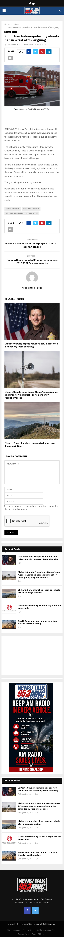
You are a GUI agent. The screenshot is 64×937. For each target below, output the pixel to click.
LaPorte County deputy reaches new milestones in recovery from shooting (31, 345)
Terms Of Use (38, 934)
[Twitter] (35, 910)
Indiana (8, 32)
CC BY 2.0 (45, 109)
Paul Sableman (34, 109)
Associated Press (14, 45)
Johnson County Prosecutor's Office (22, 213)
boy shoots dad (12, 209)
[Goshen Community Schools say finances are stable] (9, 609)
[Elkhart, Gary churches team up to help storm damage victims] (9, 593)
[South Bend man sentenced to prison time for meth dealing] (9, 624)
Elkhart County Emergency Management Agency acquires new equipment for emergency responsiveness (31, 395)
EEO (9, 930)
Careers (16, 930)
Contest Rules (29, 930)
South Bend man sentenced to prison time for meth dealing (37, 622)
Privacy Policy (23, 934)
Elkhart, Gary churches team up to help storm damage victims (39, 591)
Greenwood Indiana (31, 209)
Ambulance (20, 109)
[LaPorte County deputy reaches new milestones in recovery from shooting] (9, 560)
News (14, 32)
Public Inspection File (46, 930)
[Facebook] (27, 910)
